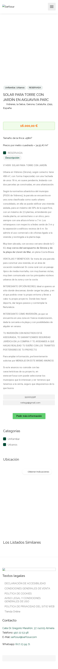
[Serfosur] (8, 6)
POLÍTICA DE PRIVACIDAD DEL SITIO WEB (29, 606)
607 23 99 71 (22, 644)
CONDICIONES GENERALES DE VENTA (27, 588)
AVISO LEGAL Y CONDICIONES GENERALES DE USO (22, 600)
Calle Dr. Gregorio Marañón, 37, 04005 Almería (28, 628)
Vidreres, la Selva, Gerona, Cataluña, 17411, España (28, 106)
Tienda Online (12, 611)
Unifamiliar (10, 87)
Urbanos (20, 87)
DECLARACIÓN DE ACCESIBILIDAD (25, 583)
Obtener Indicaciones (38, 472)
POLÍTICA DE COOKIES (18, 593)
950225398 (30, 397)
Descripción (12, 157)
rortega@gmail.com (30, 403)
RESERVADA (35, 87)
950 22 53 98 (21, 632)
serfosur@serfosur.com (24, 637)
